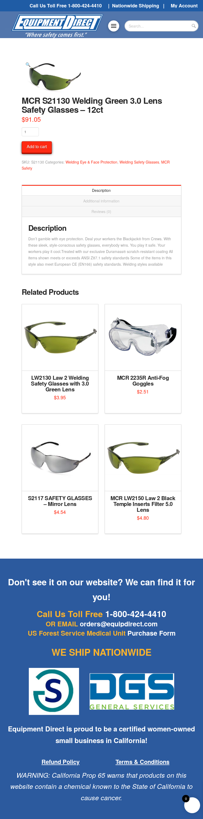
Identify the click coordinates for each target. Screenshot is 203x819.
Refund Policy (60, 761)
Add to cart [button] (62, 361)
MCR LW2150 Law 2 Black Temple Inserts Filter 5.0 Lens (142, 503)
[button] (113, 25)
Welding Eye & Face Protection (91, 162)
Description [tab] (101, 190)
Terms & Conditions (142, 761)
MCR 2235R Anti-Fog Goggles (143, 380)
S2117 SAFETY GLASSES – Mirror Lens (60, 501)
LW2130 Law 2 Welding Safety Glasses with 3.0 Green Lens (60, 383)
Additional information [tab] (101, 200)
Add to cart (37, 146)
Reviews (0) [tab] (101, 211)
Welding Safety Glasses (139, 162)
